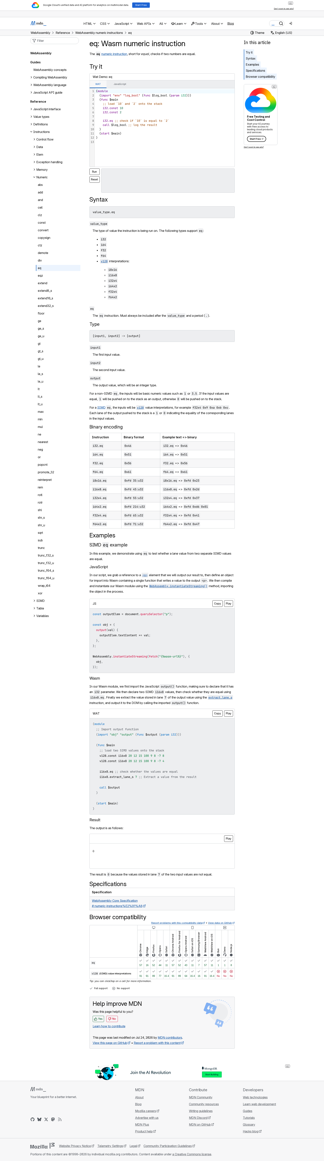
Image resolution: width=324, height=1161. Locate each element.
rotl (40, 495)
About (139, 1097)
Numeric (42, 177)
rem (40, 487)
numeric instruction (114, 54)
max (41, 412)
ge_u (41, 336)
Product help (144, 1131)
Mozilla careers (145, 1111)
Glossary (249, 1124)
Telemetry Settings (110, 1146)
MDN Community (200, 1097)
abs (40, 185)
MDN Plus (142, 1124)
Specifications (255, 70)
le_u (40, 381)
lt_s (40, 396)
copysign (44, 238)
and (40, 200)
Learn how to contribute (109, 1026)
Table (40, 608)
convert (43, 230)
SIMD (101, 407)
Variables (42, 616)
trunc (41, 548)
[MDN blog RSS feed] (59, 1119)
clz (40, 215)
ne (39, 434)
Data (39, 147)
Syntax (251, 58)
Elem (39, 154)
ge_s (41, 328)
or (39, 457)
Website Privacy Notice (75, 1146)
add (40, 192)
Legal (133, 1146)
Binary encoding (106, 427)
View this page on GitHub (110, 1043)
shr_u (41, 525)
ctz (40, 245)
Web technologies (255, 1097)
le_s (40, 374)
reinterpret (45, 480)
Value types (41, 117)
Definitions (40, 124)
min (40, 419)
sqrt (40, 533)
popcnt (42, 464)
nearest (43, 442)
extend (42, 283)
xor (40, 593)
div (40, 260)
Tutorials (249, 1118)
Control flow (45, 139)
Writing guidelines (201, 1111)
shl (40, 510)
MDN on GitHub (200, 1124)
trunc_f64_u (46, 578)
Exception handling (49, 162)
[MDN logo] (38, 1089)
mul (40, 427)
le (39, 366)
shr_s (41, 517)
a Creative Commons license (191, 1154)
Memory (42, 170)
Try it (249, 52)
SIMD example (108, 545)
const (42, 222)
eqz (40, 275)
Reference (38, 101)
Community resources (204, 1104)
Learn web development (259, 1104)
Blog (230, 23)
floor (41, 313)
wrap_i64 (44, 585)
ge (39, 321)
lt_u (40, 404)
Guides (35, 62)
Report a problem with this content (157, 1043)
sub (40, 540)
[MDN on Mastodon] (53, 1119)
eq (39, 268)
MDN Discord (198, 1118)
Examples (252, 64)
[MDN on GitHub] (32, 1119)
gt (39, 343)
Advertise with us (147, 1118)
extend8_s (45, 291)
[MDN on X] (46, 1119)
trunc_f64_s (46, 570)
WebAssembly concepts (50, 70)
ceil (40, 207)
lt (39, 389)
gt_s (40, 351)
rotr (40, 502)
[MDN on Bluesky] (39, 1119)
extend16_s (45, 298)
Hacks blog (250, 1131)
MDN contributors (170, 1037)
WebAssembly (40, 53)
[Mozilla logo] (42, 1146)
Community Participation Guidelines (168, 1146)
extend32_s (46, 306)
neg (40, 449)
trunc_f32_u (46, 563)
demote (43, 253)
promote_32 (46, 472)
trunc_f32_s (46, 555)
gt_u (41, 359)
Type (94, 324)
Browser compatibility (260, 76)
